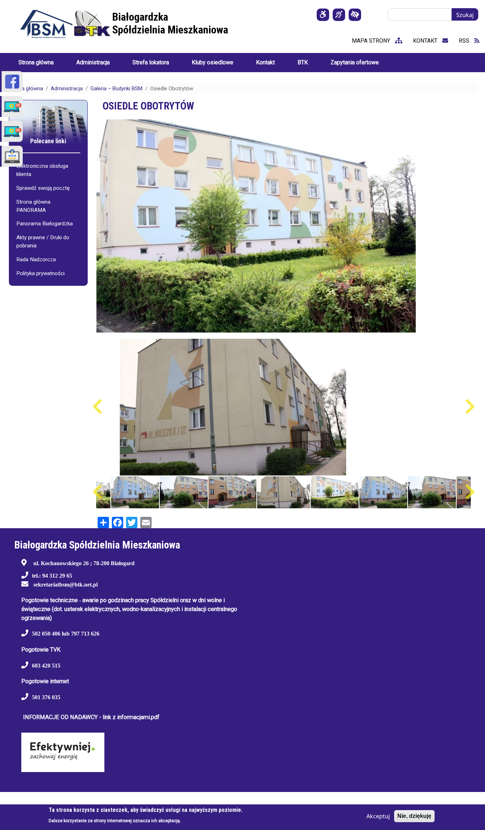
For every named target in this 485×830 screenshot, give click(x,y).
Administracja (67, 88)
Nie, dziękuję (414, 816)
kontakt (426, 40)
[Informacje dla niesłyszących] (339, 15)
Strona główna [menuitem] (36, 62)
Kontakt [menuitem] (265, 62)
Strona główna (26, 88)
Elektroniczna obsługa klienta (42, 170)
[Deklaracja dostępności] (323, 15)
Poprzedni (97, 406)
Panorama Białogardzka (44, 223)
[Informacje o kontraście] (355, 15)
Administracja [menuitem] (93, 62)
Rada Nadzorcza (36, 259)
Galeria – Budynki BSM (116, 88)
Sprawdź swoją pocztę (43, 188)
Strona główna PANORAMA (33, 206)
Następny (470, 406)
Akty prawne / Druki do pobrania (42, 241)
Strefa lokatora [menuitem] (150, 62)
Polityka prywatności (40, 273)
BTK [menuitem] (303, 62)
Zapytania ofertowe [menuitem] (355, 62)
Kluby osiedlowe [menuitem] (212, 62)
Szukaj (465, 15)
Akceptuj (378, 816)
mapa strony (372, 40)
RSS (465, 40)
